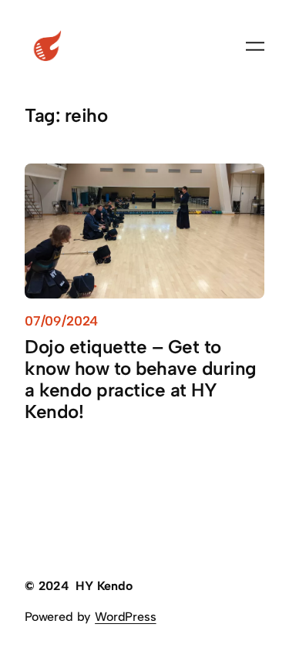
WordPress (125, 616)
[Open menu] (255, 46)
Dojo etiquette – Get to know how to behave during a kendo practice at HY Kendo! (141, 379)
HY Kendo (104, 585)
